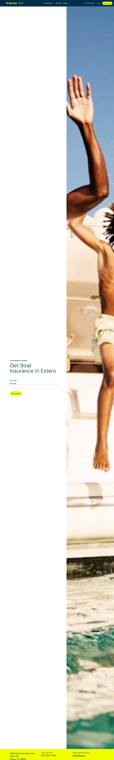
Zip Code (13, 384)
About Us (58, 3)
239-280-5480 (89, 3)
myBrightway (79, 755)
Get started (15, 393)
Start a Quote (107, 3)
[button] (48, 3)
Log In (98, 3)
